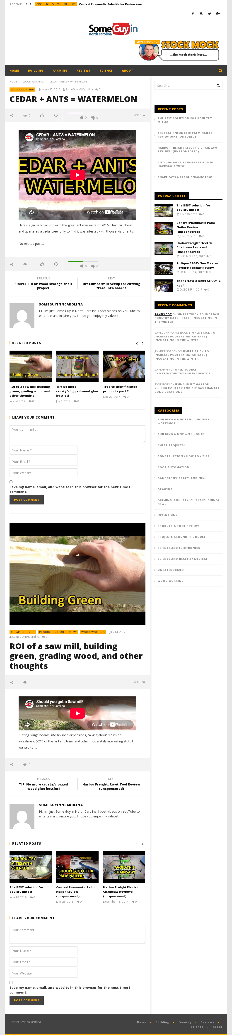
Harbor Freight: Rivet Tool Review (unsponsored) (111, 784)
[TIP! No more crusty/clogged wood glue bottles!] (77, 366)
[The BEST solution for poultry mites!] (31, 867)
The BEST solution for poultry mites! (26, 889)
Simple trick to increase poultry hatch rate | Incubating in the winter (187, 318)
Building (36, 71)
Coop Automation (173, 467)
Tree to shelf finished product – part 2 (120, 389)
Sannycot (163, 314)
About (127, 71)
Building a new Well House (181, 434)
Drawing (165, 489)
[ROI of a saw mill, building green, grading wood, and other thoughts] (31, 366)
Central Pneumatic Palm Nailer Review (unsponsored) (113, 4)
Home (14, 71)
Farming (60, 71)
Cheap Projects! (23, 632)
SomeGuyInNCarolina (79, 89)
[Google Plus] (218, 13)
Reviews (83, 71)
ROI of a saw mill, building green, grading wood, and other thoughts (30, 391)
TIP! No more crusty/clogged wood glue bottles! (77, 391)
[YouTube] (201, 13)
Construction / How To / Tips (183, 456)
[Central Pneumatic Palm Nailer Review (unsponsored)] (77, 867)
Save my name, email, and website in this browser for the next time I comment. (70, 489)
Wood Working (33, 81)
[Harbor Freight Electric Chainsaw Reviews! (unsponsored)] (124, 867)
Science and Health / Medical (183, 558)
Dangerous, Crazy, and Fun (181, 478)
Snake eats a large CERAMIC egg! (185, 177)
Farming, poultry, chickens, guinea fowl (188, 502)
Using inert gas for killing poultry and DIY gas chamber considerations (187, 388)
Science (106, 71)
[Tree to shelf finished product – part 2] (124, 366)
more (137, 115)
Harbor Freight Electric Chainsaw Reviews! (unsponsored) (121, 891)
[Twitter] (209, 13)
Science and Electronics (179, 548)
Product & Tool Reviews (56, 4)
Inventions (167, 514)
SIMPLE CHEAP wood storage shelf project (43, 284)
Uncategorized (171, 570)
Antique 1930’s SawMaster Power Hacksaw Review (185, 164)
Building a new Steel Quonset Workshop (184, 421)
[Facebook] (193, 13)
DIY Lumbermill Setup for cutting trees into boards (111, 284)
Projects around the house (181, 536)
